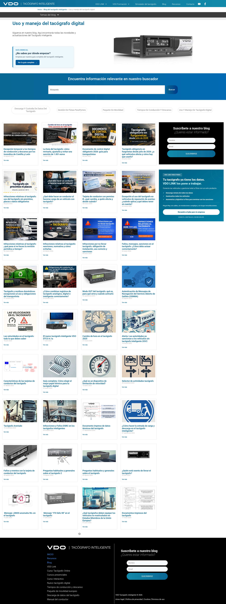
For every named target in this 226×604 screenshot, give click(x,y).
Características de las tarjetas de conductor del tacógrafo (19, 382)
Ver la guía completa (27, 62)
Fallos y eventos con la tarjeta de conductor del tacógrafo (19, 471)
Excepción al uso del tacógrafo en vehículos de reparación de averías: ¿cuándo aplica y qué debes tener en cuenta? (138, 200)
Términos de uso (158, 599)
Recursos (176, 4)
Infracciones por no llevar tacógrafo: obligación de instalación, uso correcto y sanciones (95, 248)
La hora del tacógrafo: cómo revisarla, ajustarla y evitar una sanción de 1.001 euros (57, 151)
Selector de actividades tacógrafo (138, 381)
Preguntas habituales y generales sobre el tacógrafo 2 (59, 471)
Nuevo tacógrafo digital (58, 583)
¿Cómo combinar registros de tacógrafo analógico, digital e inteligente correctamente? (57, 294)
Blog (164, 4)
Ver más (6, 160)
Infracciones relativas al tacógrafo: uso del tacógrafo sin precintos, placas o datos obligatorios (20, 199)
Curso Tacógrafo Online (58, 571)
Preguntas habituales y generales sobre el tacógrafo (98, 471)
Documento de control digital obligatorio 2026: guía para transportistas (96, 151)
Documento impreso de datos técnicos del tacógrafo (96, 427)
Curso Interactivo (55, 579)
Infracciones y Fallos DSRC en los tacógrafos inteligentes (59, 427)
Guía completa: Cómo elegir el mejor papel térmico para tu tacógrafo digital (57, 383)
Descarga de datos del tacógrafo (63, 595)
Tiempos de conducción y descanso (65, 587)
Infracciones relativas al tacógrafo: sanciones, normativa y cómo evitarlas (59, 246)
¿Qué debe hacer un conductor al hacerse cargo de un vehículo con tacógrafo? (58, 199)
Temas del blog (48, 14)
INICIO (50, 554)
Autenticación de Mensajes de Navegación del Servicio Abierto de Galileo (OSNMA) (138, 294)
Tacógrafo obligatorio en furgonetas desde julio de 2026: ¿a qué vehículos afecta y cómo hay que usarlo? (138, 153)
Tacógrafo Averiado (13, 426)
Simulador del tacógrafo (145, 4)
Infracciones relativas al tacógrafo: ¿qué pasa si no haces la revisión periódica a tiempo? (20, 246)
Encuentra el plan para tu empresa (191, 212)
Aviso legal (119, 599)
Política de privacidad (134, 599)
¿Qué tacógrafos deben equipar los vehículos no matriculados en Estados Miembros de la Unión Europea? (99, 517)
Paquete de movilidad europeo (62, 591)
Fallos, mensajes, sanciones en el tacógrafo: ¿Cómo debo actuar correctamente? (138, 246)
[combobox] (106, 89)
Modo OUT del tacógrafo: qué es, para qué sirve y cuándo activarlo (98, 292)
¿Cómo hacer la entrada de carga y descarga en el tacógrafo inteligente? (138, 428)
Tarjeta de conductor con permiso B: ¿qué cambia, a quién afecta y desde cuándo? (98, 199)
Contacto (190, 4)
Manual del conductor (57, 599)
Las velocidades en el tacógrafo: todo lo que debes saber (19, 337)
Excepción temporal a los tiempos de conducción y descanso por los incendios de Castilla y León (20, 151)
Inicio (40, 9)
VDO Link (51, 566)
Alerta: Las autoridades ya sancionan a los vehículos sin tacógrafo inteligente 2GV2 (135, 338)
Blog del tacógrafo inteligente (55, 9)
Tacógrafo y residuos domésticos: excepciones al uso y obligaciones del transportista (20, 294)
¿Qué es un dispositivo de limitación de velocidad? (95, 382)
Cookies (147, 599)
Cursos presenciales (57, 575)
